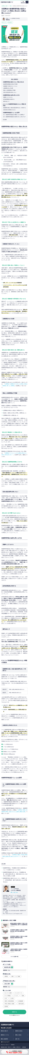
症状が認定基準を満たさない (9, 92)
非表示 (16, 79)
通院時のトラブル (5, 1034)
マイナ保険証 (8, 995)
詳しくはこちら (14, 892)
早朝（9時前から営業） (10, 1003)
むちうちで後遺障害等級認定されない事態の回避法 (14, 105)
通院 (11, 5)
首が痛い (10, 22)
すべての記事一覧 (14, 956)
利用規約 (12, 1044)
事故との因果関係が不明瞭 (9, 90)
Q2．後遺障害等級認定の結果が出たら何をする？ (14, 116)
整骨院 (6, 976)
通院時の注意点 (18, 1030)
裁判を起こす (6, 101)
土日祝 (12, 998)
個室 (23, 995)
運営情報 (24, 1047)
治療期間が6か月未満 (8, 88)
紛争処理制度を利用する (8, 99)
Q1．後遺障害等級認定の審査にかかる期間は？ (14, 114)
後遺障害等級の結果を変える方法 (11, 95)
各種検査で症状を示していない (10, 86)
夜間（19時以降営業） (10, 1001)
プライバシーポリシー (5, 1044)
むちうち (4, 22)
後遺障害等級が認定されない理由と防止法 (13, 82)
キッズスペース (18, 992)
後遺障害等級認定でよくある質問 (11, 112)
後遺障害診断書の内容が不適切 (10, 84)
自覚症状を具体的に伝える (9, 109)
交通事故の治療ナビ (5, 5)
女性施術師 (20, 1001)
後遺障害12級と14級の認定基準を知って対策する (14, 107)
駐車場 (6, 1006)
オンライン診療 (8, 992)
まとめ (5, 119)
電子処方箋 (21, 1003)
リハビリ (16, 995)
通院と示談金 (18, 1034)
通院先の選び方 (4, 1030)
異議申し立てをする (7, 97)
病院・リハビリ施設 (16, 976)
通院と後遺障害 (4, 1038)
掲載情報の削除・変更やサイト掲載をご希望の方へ (11, 1047)
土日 (6, 998)
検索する (14, 1012)
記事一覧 (17, 1038)
